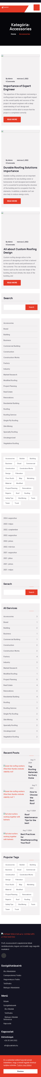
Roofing (6, 409)
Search (8, 298)
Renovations (8, 398)
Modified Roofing (10, 380)
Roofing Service (9, 415)
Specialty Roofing (10, 432)
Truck (17, 503)
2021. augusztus (10, 552)
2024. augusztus (10, 518)
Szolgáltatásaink (9, 1005)
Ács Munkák (9, 1009)
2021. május (8, 570)
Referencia (7, 1019)
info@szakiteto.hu (11, 1046)
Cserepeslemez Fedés (12, 975)
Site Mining (7, 426)
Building (6, 335)
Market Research (10, 375)
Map (20, 478)
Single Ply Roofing (10, 420)
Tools (33, 498)
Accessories (8, 323)
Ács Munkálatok (9, 971)
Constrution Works (26, 468)
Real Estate (7, 392)
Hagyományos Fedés (11, 979)
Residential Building (11, 403)
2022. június (8, 541)
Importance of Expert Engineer (17, 87)
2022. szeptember (10, 530)
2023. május (8, 524)
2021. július (8, 558)
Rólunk (6, 1001)
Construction (8, 352)
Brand (5, 329)
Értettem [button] (20, 1071)
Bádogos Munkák (11, 1017)
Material (8, 483)
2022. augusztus (10, 535)
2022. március (9, 547)
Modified (19, 483)
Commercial (30, 463)
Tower (7, 503)
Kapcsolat (7, 1023)
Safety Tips (9, 498)
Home (13, 34)
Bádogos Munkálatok (11, 988)
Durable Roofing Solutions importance (20, 169)
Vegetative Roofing (11, 443)
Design (7, 473)
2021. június (8, 564)
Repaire (8, 493)
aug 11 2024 (31, 811)
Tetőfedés (7, 984)
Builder (22, 458)
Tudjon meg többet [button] (24, 1065)
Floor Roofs (9, 478)
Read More (12, 119)
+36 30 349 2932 (10, 1040)
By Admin (9, 79)
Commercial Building (11, 346)
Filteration (19, 473)
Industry (6, 369)
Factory (6, 363)
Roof (17, 493)
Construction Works (11, 357)
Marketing (30, 478)
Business (7, 340)
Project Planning (10, 386)
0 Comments (10, 81)
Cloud (19, 463)
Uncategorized (9, 438)
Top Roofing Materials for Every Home (33, 772)
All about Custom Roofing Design (20, 250)
